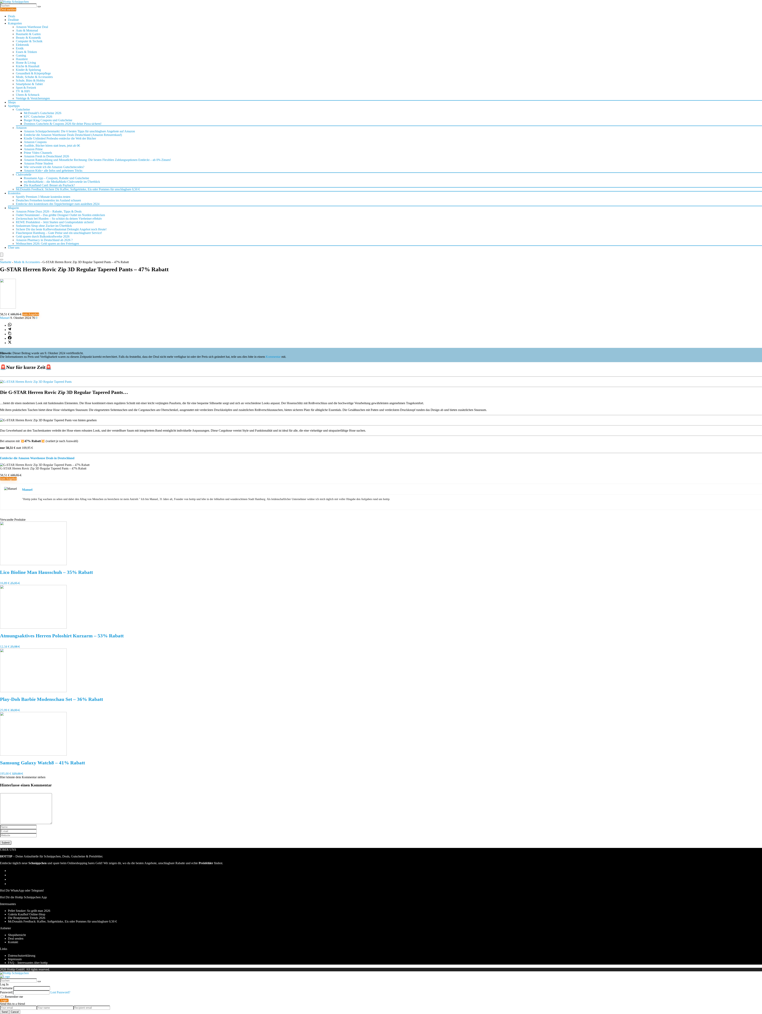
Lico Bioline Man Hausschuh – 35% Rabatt (46, 572)
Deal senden (15, 938)
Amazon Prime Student (38, 163)
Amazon (21, 127)
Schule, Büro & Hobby (30, 80)
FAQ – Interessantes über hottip (28, 962)
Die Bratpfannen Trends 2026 (26, 918)
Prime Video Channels (38, 152)
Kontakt (13, 942)
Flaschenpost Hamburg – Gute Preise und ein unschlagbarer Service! (59, 233)
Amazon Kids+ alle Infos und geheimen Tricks (53, 170)
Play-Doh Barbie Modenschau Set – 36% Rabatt (51, 699)
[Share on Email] (10, 875)
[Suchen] (39, 6)
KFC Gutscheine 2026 (38, 116)
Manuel (5, 317)
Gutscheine (23, 109)
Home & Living (26, 62)
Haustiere (22, 59)
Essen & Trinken (26, 52)
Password (6, 992)
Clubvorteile (23, 174)
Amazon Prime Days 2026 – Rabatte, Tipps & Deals (49, 211)
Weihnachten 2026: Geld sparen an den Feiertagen (47, 243)
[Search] (1, 259)
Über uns (13, 247)
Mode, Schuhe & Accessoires (34, 77)
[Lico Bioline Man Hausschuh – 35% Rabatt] (33, 564)
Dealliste (13, 19)
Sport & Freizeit (26, 87)
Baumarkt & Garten (28, 34)
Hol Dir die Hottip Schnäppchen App (23, 897)
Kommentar (273, 356)
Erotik (20, 48)
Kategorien (15, 23)
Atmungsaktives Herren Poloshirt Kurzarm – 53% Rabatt (62, 635)
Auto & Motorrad (27, 30)
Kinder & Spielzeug (28, 69)
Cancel (15, 1011)
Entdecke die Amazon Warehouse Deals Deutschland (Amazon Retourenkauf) (73, 135)
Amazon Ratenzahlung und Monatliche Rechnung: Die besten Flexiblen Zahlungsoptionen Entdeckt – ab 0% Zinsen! (97, 160)
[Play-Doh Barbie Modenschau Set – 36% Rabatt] (33, 691)
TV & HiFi (23, 91)
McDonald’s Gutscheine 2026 (42, 113)
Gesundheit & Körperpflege (33, 73)
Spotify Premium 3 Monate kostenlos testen (43, 196)
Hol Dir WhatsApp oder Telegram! (22, 890)
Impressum (15, 959)
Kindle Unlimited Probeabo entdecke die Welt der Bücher (60, 138)
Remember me (13, 996)
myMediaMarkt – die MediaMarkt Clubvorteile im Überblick (62, 181)
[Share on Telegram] (9, 329)
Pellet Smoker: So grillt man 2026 (29, 910)
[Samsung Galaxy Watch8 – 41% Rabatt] (33, 754)
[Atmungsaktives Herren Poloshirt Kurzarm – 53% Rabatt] (33, 627)
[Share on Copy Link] (10, 334)
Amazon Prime (33, 149)
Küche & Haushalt (27, 66)
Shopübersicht (17, 935)
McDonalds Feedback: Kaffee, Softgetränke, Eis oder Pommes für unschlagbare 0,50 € (62, 921)
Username (6, 988)
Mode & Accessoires (27, 262)
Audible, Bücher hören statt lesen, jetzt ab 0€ (52, 145)
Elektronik (22, 44)
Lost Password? (60, 992)
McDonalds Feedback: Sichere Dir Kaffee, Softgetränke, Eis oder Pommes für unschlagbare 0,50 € (78, 189)
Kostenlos (14, 193)
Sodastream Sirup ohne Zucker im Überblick (44, 225)
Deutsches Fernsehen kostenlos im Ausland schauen (48, 200)
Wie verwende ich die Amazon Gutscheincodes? (54, 167)
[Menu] (1, 255)
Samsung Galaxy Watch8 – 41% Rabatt (42, 762)
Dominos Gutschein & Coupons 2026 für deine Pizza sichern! (62, 123)
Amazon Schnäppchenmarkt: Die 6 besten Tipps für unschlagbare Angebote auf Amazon (79, 131)
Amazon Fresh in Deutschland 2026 (46, 156)
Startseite (5, 262)
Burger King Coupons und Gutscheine (48, 120)
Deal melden (8, 9)
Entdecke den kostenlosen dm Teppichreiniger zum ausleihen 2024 (57, 204)
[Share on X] (10, 342)
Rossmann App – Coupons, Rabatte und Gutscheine (56, 178)
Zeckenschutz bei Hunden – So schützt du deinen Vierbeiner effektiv (59, 218)
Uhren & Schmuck (27, 94)
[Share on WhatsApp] (10, 325)
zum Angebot (30, 314)
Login (4, 1000)
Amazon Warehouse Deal (32, 27)
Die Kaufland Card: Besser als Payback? (49, 185)
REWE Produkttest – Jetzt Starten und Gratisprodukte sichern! (55, 222)
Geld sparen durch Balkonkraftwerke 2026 (42, 236)
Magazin (13, 208)
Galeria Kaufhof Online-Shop (26, 914)
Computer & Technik (29, 41)
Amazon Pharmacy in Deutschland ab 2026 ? (44, 240)
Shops (12, 102)
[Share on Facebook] (10, 338)
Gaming (21, 55)
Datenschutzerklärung (21, 955)
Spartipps (14, 106)
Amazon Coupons (35, 142)
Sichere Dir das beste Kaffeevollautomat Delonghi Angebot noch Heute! (61, 229)
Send (5, 1011)
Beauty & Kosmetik (28, 37)
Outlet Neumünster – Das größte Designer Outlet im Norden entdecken (60, 215)
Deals (11, 16)
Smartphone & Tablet (29, 84)
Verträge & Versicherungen (33, 98)
